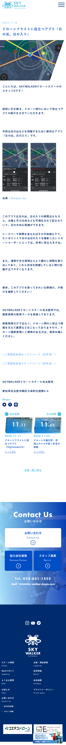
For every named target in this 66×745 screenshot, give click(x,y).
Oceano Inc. (19, 198)
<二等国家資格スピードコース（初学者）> (29, 363)
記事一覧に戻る (33, 470)
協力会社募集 (8, 706)
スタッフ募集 (8, 711)
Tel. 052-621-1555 (33, 578)
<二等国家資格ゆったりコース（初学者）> (29, 354)
